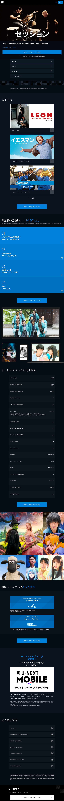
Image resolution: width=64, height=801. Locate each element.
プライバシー (19, 792)
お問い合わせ (25, 792)
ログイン (60, 2)
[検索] (56, 2)
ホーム (10, 792)
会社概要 (14, 792)
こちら (43, 56)
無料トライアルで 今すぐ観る (32, 52)
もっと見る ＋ (32, 198)
